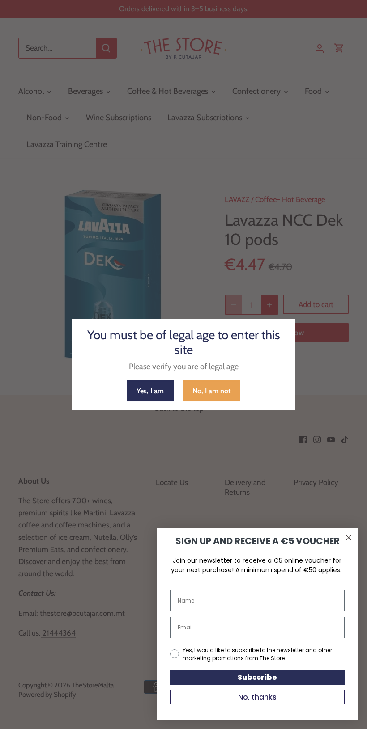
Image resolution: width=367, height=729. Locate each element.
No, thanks (257, 697)
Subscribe (257, 677)
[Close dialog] (348, 538)
